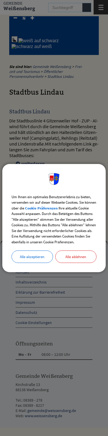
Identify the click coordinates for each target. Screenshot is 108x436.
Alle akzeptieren (32, 256)
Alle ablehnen (75, 256)
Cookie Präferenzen (41, 207)
